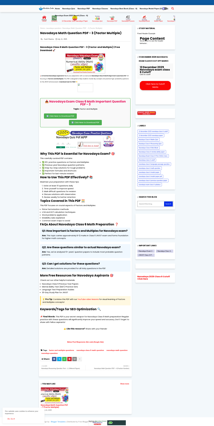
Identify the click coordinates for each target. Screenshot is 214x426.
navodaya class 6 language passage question (154, 164)
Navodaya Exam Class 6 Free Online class (153, 156)
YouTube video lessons (88, 299)
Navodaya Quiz (68, 9)
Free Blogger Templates (87, 422)
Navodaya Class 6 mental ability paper (152, 152)
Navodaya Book (144, 21)
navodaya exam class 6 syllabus (149, 184)
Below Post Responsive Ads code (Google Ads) (85, 342)
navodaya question (53, 28)
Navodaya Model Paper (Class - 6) (154, 9)
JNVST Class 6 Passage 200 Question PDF (147, 255)
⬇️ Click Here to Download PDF (60, 116)
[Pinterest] (69, 359)
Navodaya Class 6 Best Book (148, 148)
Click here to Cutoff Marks (155, 86)
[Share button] (79, 359)
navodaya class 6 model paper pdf (150, 176)
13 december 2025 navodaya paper (151, 135)
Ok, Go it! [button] (11, 419)
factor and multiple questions (61, 350)
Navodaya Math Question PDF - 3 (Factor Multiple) (54, 406)
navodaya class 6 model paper (149, 172)
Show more (124, 384)
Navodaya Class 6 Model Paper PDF (165, 251)
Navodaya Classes (100, 9)
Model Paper (158, 21)
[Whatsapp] (64, 359)
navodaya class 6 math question (90, 350)
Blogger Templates (58, 422)
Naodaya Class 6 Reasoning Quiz (150, 144)
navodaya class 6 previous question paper (153, 180)
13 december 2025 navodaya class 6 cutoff (153, 131)
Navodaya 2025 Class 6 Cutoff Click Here (153, 277)
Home (57, 9)
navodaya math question (117, 350)
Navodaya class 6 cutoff (147, 160)
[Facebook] (54, 359)
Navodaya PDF (84, 9)
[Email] (74, 359)
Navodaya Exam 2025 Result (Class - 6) (71, 15)
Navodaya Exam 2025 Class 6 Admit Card (147, 251)
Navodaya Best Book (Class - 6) (123, 9)
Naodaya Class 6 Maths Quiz (148, 139)
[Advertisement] (102, 113)
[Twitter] (59, 359)
